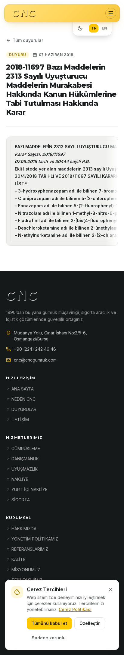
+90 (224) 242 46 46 (35, 349)
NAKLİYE (19, 479)
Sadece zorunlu (49, 637)
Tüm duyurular (28, 40)
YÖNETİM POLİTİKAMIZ (34, 538)
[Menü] (110, 13)
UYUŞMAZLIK (24, 469)
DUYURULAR (23, 409)
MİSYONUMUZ (25, 569)
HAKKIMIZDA (23, 528)
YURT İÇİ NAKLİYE (29, 489)
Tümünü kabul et (49, 623)
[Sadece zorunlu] (110, 589)
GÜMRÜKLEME (25, 448)
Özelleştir (89, 623)
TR (93, 28)
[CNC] (24, 13)
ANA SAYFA (22, 388)
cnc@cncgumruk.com (35, 359)
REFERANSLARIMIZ (29, 549)
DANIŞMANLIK (25, 458)
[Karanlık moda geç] (80, 28)
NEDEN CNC (23, 399)
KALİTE (18, 559)
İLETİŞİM (20, 419)
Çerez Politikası (75, 609)
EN (104, 28)
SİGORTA (20, 499)
